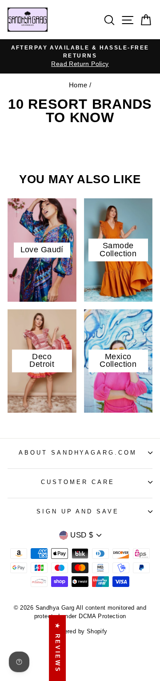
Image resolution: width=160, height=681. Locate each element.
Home (78, 85)
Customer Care (78, 482)
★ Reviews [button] (57, 648)
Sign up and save (78, 511)
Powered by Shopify (79, 631)
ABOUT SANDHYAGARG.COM (78, 452)
